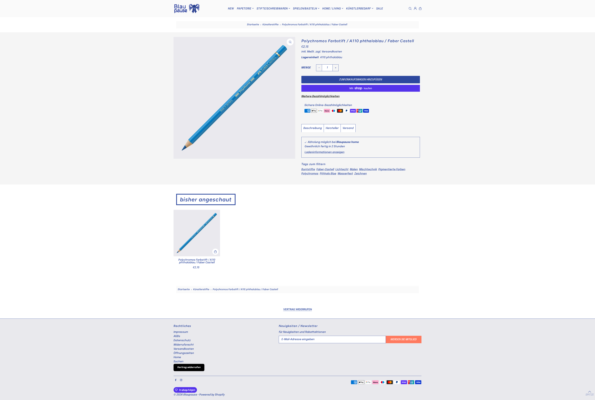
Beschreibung (312, 128)
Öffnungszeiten (184, 353)
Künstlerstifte (270, 24)
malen (354, 169)
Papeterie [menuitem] (244, 8)
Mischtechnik (368, 169)
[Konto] (415, 8)
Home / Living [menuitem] (331, 8)
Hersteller (332, 128)
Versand (348, 128)
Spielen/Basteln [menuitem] (305, 8)
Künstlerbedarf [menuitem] (358, 8)
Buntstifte (308, 169)
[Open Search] (410, 8)
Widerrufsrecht (184, 345)
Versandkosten (332, 51)
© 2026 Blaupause (185, 394)
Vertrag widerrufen (297, 309)
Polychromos (309, 173)
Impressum (181, 332)
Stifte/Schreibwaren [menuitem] (272, 8)
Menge (306, 67)
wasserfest (345, 173)
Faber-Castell (325, 169)
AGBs (177, 336)
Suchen (178, 361)
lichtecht (341, 169)
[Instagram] (181, 380)
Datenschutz (182, 340)
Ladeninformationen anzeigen (324, 152)
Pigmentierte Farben (391, 169)
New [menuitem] (231, 8)
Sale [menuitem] (379, 8)
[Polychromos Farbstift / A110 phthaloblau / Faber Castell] (197, 233)
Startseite (253, 24)
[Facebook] (175, 380)
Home (177, 357)
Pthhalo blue (328, 173)
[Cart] (420, 8)
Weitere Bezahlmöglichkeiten (320, 96)
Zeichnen (360, 173)
